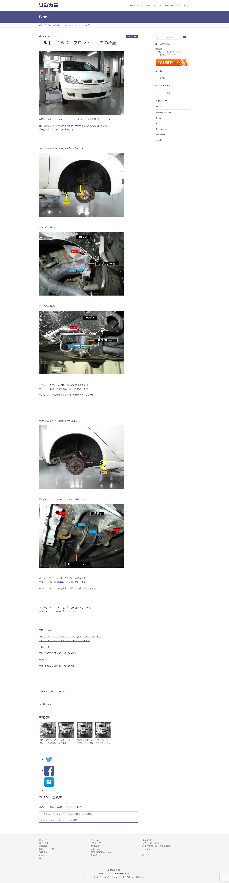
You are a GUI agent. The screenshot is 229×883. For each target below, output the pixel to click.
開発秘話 (43, 846)
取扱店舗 (43, 852)
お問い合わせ (97, 849)
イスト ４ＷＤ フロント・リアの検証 (60, 820)
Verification (132, 36)
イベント (43, 855)
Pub (158, 123)
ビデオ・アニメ (98, 843)
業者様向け (96, 855)
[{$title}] (49, 782)
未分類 (159, 140)
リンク (145, 852)
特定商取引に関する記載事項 (156, 846)
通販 (160, 49)
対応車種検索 (163, 44)
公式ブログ (147, 855)
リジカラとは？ (46, 840)
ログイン (66, 807)
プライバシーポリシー (153, 843)
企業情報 (146, 840)
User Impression (163, 129)
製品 (41, 843)
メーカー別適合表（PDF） (171, 52)
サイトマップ (148, 849)
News (158, 118)
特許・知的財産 (46, 849)
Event (158, 107)
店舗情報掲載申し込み (101, 852)
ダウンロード (97, 840)
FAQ (41, 858)
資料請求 (95, 846)
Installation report (163, 112)
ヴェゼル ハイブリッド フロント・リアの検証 (68, 814)
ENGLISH (117, 870)
